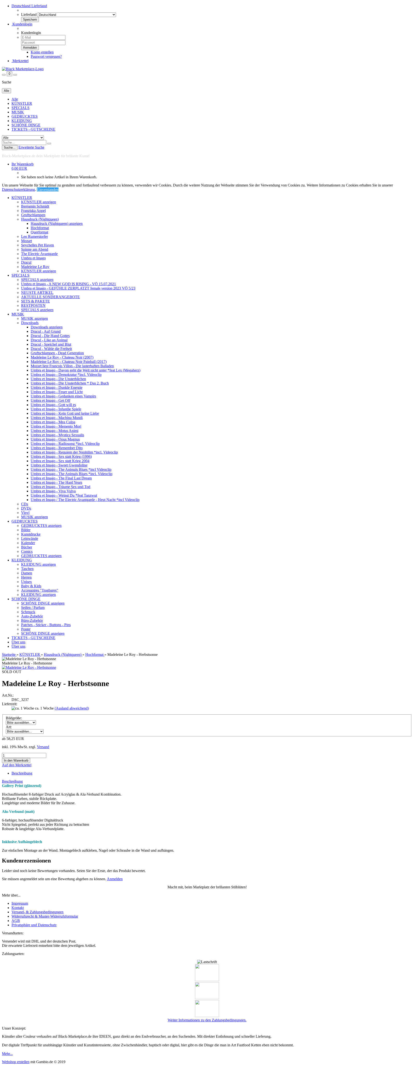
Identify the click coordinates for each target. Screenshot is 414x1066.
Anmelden (115, 879)
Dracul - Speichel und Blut (51, 344)
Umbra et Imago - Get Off (50, 400)
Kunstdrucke (30, 534)
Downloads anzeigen (47, 327)
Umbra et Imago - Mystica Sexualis (57, 435)
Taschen (27, 569)
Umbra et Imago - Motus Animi (54, 431)
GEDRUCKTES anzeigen (41, 526)
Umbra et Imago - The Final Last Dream (61, 478)
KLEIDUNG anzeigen (38, 564)
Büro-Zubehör (32, 620)
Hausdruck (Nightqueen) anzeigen (57, 223)
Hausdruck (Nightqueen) (40, 219)
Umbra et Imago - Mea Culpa (53, 422)
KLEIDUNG (22, 121)
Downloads (30, 323)
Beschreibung (22, 773)
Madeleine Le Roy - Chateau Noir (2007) (62, 357)
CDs (24, 504)
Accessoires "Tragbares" (39, 590)
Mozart (26, 241)
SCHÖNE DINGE (26, 125)
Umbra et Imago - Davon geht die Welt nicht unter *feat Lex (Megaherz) (85, 370)
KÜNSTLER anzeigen (38, 202)
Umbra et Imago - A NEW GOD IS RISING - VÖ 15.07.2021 (68, 284)
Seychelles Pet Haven (37, 245)
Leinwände (29, 538)
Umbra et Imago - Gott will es (53, 405)
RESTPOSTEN (33, 305)
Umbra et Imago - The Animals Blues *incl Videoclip (71, 469)
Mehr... (7, 1054)
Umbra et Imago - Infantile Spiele (56, 409)
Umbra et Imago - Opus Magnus (55, 439)
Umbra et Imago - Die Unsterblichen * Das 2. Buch (70, 383)
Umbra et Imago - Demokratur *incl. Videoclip (66, 375)
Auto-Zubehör (32, 616)
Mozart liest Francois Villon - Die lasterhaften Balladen (72, 366)
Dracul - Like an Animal (49, 340)
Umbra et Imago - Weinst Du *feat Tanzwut (64, 495)
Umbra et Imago (33, 258)
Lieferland (29, 14)
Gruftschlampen (33, 215)
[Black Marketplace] (23, 69)
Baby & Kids (31, 586)
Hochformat (40, 228)
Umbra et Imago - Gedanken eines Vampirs (63, 396)
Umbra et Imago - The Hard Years (56, 482)
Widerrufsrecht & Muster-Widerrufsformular (45, 916)
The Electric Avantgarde (39, 254)
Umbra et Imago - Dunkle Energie (56, 387)
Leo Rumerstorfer (34, 236)
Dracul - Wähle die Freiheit (51, 349)
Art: (9, 727)
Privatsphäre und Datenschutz (34, 925)
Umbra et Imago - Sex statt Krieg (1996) (61, 456)
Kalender (28, 543)
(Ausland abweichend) (72, 708)
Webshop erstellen (15, 1062)
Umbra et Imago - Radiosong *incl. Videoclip (65, 444)
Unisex (26, 582)
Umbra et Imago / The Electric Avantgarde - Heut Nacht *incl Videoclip (85, 500)
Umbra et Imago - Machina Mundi (57, 418)
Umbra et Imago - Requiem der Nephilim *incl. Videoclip (74, 452)
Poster (25, 629)
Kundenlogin (22, 24)
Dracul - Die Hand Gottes (50, 336)
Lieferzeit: (9, 704)
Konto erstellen (42, 52)
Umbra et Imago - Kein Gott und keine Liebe (65, 413)
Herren (26, 577)
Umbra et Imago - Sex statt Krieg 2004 (60, 461)
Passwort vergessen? (46, 56)
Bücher (26, 547)
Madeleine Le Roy (35, 267)
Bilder (25, 530)
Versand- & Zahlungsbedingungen (37, 912)
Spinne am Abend (34, 249)
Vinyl (25, 513)
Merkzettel (20, 61)
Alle (15, 99)
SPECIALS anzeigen (37, 280)
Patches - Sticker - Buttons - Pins (46, 625)
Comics (27, 551)
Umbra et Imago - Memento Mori (56, 426)
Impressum (20, 903)
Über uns (18, 642)
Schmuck (28, 612)
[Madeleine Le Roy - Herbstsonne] (29, 667)
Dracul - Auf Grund (46, 331)
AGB (16, 921)
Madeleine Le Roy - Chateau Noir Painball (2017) (69, 362)
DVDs (26, 508)
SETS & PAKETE (35, 301)
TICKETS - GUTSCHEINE (33, 129)
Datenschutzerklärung (18, 189)
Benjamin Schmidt (35, 206)
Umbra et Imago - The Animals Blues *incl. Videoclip (71, 474)
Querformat (39, 232)
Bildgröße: (14, 718)
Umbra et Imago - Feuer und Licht (57, 392)
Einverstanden (47, 189)
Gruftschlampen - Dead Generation (57, 353)
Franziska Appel (33, 211)
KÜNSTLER (22, 103)
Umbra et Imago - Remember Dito (57, 448)
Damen (26, 573)
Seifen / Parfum (33, 608)
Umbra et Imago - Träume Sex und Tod (60, 487)
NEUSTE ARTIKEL (37, 293)
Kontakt (18, 908)
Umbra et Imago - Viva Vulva (53, 491)
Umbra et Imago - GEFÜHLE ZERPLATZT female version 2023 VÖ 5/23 (78, 288)
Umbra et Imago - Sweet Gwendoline (59, 465)
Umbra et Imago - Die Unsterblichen (58, 379)
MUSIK (18, 112)
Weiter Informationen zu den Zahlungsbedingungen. (207, 1020)
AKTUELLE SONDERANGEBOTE (50, 297)
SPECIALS (20, 108)
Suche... (10, 147)
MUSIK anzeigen (34, 318)
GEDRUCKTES (25, 116)
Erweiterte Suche (31, 147)
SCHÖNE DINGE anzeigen (42, 603)
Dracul (26, 262)
